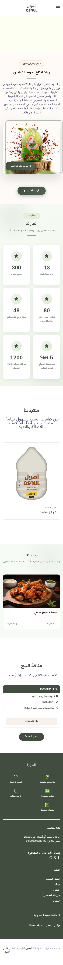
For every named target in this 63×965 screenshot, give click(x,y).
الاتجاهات (29, 721)
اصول (28, 948)
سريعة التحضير (51, 896)
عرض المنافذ (31, 737)
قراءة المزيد (33, 191)
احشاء (56, 890)
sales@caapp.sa (36, 841)
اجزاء (57, 885)
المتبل (56, 901)
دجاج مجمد (48, 512)
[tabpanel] (31, 483)
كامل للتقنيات (7, 950)
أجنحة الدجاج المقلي (45, 613)
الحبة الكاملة (50, 508)
